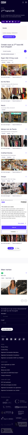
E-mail (3, 320)
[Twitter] (9, 21)
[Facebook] (6, 21)
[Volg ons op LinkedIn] (11, 339)
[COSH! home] (3, 2)
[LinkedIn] (12, 21)
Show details (21, 223)
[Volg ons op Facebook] (7, 339)
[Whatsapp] (15, 21)
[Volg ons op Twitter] (15, 339)
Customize (13, 231)
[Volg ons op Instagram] (2, 339)
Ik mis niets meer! (7, 329)
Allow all (14, 227)
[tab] (11, 248)
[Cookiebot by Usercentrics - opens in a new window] (21, 202)
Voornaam (3, 313)
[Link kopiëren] (18, 21)
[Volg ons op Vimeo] (23, 339)
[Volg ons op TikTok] (19, 339)
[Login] (23, 2)
